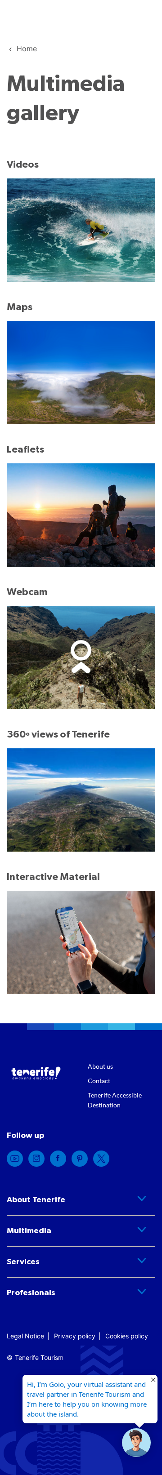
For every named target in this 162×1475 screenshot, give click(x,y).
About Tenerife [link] (36, 1200)
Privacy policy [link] (74, 1336)
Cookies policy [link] (126, 1336)
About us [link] (100, 1066)
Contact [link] (99, 1080)
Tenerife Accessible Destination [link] (115, 1100)
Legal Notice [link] (25, 1336)
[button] (136, 1442)
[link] (27, 48)
